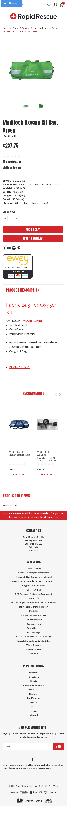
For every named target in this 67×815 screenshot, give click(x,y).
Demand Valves (33, 568)
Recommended (33, 393)
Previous (6, 70)
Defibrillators (33, 628)
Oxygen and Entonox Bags (44, 28)
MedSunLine (33, 698)
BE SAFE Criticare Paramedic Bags (33, 636)
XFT (33, 706)
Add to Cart (19, 474)
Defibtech (33, 676)
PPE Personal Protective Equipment (33, 594)
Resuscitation (33, 623)
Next (60, 70)
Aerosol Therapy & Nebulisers (33, 572)
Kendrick (33, 711)
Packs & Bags (20, 28)
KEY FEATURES (19, 367)
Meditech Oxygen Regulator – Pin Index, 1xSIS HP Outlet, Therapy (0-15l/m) (47, 460)
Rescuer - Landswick (33, 685)
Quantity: (9, 211)
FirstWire (53, 786)
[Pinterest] (18, 248)
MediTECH (9, 136)
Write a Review (12, 168)
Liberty (33, 681)
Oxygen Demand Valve (33, 585)
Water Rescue (33, 645)
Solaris (33, 702)
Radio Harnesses (33, 619)
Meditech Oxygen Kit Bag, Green (23, 31)
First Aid (33, 611)
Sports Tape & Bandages (33, 615)
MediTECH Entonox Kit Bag (19, 453)
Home (6, 28)
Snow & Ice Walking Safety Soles (33, 640)
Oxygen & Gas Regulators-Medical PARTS (33, 581)
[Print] (14, 248)
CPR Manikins (33, 589)
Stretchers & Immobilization (33, 606)
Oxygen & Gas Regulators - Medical (34, 577)
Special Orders (33, 649)
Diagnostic (33, 598)
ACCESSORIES (32, 320)
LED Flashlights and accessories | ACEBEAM (33, 602)
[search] (48, 4)
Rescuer (33, 672)
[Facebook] (5, 248)
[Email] (9, 248)
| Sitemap (33, 786)
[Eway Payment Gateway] (18, 266)
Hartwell (33, 693)
